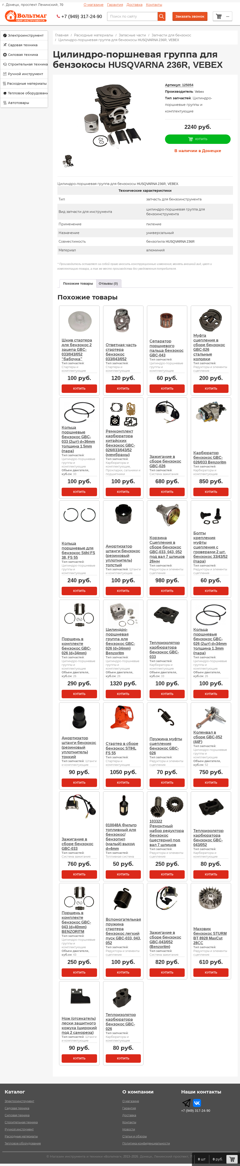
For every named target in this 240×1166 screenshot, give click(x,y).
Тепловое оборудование (29, 93)
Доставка (134, 5)
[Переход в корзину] (232, 1159)
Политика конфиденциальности (146, 1143)
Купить (79, 388)
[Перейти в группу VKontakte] (197, 1103)
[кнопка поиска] (161, 16)
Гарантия (115, 5)
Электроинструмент (26, 35)
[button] (24, 35)
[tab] (78, 283)
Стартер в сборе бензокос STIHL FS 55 (122, 748)
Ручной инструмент (25, 74)
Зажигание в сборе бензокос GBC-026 (165, 461)
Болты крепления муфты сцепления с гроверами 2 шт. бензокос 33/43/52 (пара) (210, 547)
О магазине (94, 5)
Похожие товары (78, 283)
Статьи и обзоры (134, 1136)
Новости (128, 1129)
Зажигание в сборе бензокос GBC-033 (77, 844)
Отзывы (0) (108, 283)
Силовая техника (23, 55)
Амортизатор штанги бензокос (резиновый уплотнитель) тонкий (79, 747)
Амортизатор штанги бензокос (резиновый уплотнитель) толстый (123, 555)
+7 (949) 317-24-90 (81, 16)
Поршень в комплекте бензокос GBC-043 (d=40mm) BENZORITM (76, 922)
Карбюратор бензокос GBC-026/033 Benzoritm (209, 457)
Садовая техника (23, 45)
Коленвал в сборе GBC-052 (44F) (207, 737)
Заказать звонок (190, 16)
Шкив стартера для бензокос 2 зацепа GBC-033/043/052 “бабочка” (77, 349)
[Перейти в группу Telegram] (186, 1103)
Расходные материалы (27, 83)
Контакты (154, 5)
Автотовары (18, 103)
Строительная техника (28, 64)
